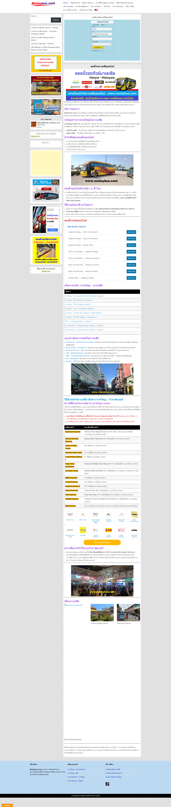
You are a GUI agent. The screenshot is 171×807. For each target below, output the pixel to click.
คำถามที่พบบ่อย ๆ (118, 6)
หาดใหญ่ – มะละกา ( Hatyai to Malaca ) (80, 309)
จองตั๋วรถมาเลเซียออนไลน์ (102, 66)
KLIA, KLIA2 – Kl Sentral (76, 348)
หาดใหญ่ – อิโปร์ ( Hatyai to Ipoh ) (78, 304)
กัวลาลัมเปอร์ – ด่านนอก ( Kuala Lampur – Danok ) (84, 330)
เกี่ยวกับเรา (107, 6)
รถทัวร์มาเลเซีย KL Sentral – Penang (44, 28)
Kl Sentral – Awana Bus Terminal (79, 342)
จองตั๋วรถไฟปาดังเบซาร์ (114, 773)
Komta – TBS (71, 361)
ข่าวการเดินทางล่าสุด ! (70, 10)
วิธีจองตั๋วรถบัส (75, 3)
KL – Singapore (72, 358)
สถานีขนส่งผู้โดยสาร (82, 6)
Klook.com (35, 136)
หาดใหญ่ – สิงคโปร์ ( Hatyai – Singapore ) (81, 317)
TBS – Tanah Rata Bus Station (78, 356)
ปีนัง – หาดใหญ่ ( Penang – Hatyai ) (78, 321)
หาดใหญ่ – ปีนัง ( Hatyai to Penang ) (78, 300)
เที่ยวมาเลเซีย (130, 6)
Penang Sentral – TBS (75, 350)
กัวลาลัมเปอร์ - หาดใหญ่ (76, 777)
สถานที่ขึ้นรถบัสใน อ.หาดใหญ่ (104, 3)
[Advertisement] (46, 163)
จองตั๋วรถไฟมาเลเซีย (85, 10)
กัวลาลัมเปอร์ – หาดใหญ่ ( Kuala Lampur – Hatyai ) (84, 326)
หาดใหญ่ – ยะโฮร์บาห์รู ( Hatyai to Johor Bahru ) (83, 313)
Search (34, 16)
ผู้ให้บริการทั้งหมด (87, 3)
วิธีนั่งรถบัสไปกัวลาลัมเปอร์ (124, 3)
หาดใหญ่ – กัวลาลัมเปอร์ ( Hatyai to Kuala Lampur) (84, 296)
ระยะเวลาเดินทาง (96, 6)
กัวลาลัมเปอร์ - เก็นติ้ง (75, 781)
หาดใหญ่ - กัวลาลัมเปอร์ (76, 769)
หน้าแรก (66, 3)
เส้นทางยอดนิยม (68, 6)
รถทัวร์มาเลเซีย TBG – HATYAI (42, 44)
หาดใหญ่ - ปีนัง (73, 773)
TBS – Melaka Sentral (75, 353)
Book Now (131, 232)
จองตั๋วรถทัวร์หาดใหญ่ (113, 777)
